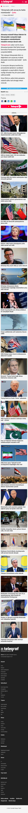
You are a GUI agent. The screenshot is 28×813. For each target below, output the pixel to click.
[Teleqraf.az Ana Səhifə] (6, 1)
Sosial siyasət (4, 704)
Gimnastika (3, 763)
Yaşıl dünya (3, 708)
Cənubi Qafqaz (4, 731)
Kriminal (3, 741)
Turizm (2, 697)
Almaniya (8, 94)
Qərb (2, 790)
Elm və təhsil (3, 706)
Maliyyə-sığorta (4, 691)
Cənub (2, 792)
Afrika (2, 721)
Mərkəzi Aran (4, 782)
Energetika (3, 689)
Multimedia (19, 798)
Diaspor (2, 667)
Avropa (2, 729)
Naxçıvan (3, 794)
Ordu (2, 665)
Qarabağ (3, 677)
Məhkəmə (3, 739)
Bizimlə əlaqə (12, 800)
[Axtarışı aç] (23, 2)
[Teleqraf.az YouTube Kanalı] (14, 106)
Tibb (2, 710)
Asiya (2, 725)
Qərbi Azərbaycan (5, 669)
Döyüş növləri (4, 765)
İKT (1, 693)
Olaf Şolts (13, 94)
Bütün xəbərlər (4, 798)
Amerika (3, 723)
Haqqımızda (4, 800)
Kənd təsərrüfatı (4, 687)
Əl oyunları (3, 767)
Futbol (2, 769)
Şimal (2, 786)
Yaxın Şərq (3, 727)
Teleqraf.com (5, 45)
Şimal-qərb (3, 784)
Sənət (2, 754)
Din (1, 714)
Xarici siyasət (4, 673)
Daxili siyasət (4, 675)
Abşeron (3, 788)
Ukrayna (3, 94)
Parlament (3, 671)
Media (2, 712)
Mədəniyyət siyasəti (5, 750)
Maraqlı (2, 743)
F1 (1, 761)
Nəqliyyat (3, 695)
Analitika (3, 679)
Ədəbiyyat (3, 752)
